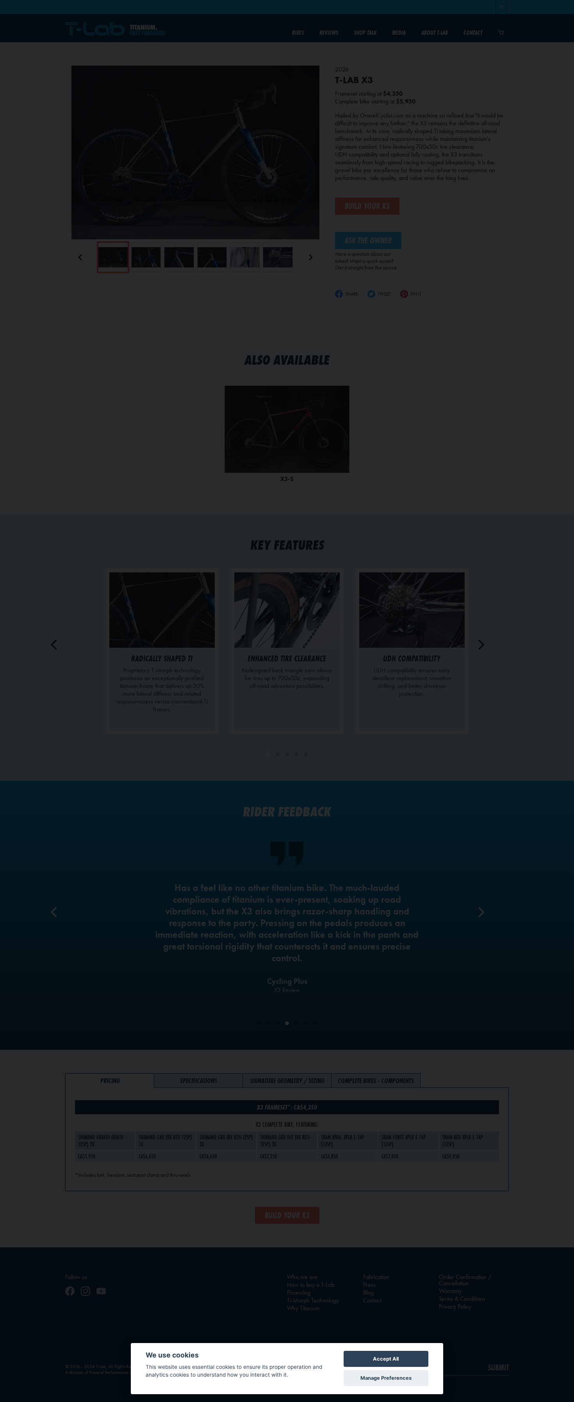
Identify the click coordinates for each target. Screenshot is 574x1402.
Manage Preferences (386, 1378)
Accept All (386, 1359)
